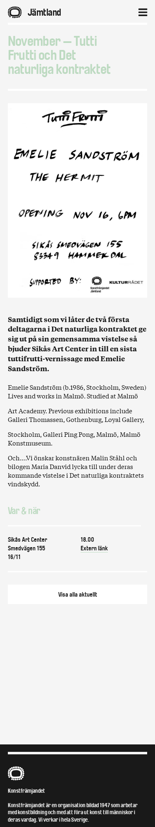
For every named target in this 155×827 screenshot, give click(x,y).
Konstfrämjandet (26, 790)
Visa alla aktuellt (77, 594)
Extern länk (94, 548)
